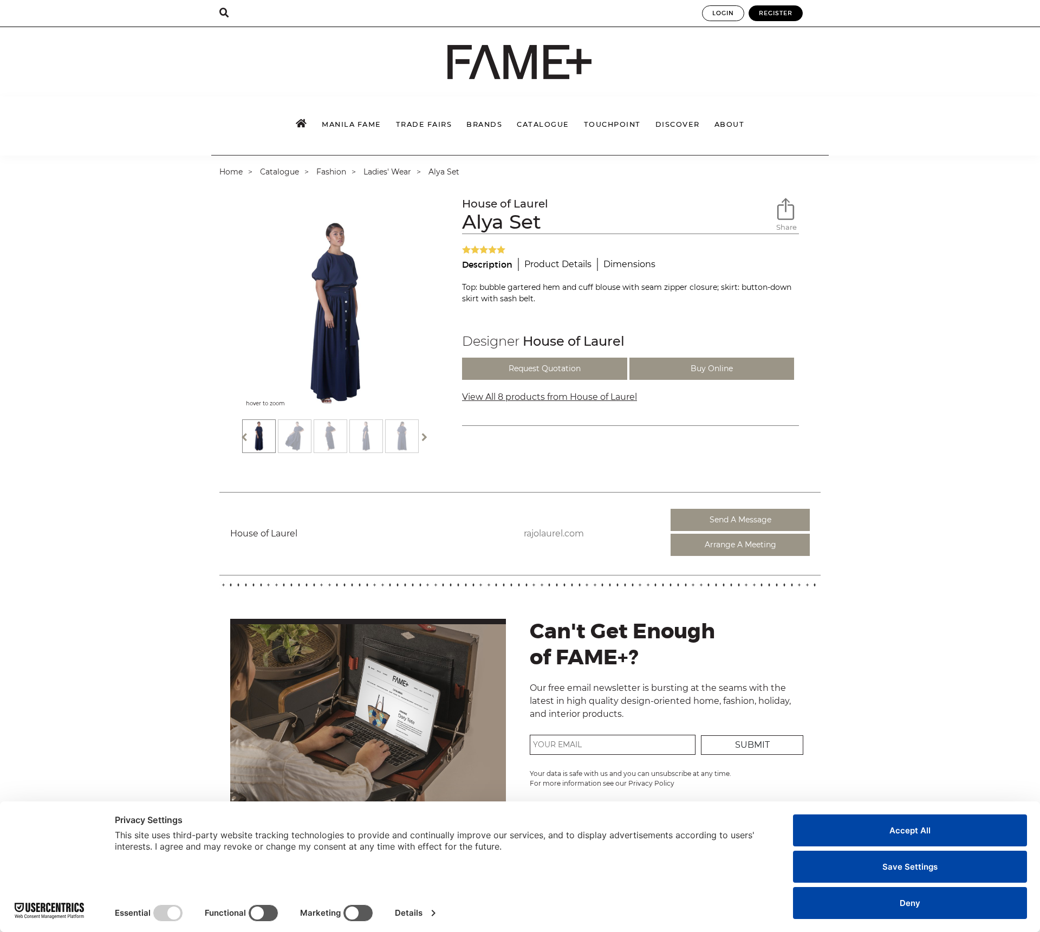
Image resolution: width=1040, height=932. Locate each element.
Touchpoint (612, 124)
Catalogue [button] (543, 124)
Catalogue (279, 172)
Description (487, 264)
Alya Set (443, 172)
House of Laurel (505, 203)
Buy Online (712, 368)
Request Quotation (545, 368)
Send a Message (740, 520)
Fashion (331, 172)
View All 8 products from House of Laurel (549, 397)
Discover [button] (677, 124)
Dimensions (629, 264)
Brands (484, 124)
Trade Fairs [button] (424, 124)
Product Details (558, 264)
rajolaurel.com (554, 533)
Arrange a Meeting (740, 544)
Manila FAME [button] (351, 124)
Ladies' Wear (387, 172)
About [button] (729, 124)
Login (723, 13)
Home (231, 172)
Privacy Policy (651, 783)
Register (775, 13)
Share (786, 227)
